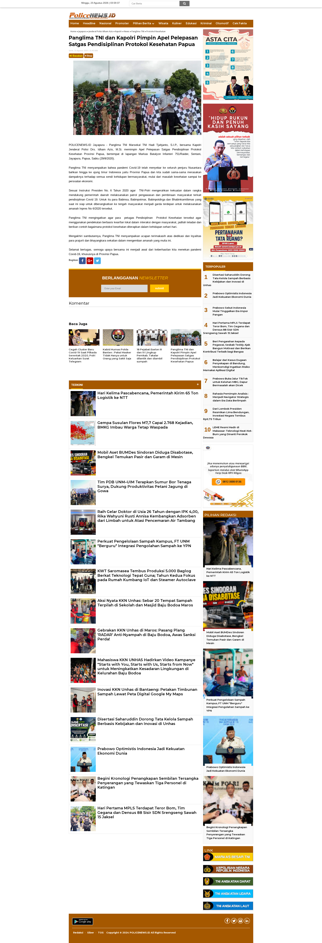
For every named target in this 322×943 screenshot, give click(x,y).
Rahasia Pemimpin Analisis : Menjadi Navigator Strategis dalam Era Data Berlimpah (231, 397)
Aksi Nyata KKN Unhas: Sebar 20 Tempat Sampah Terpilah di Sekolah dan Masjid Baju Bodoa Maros (145, 602)
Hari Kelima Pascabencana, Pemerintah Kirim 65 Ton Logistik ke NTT (147, 395)
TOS (101, 932)
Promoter (122, 23)
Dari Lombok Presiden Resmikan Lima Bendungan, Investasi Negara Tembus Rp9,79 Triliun (226, 414)
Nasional (105, 23)
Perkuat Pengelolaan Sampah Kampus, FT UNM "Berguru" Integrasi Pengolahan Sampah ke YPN (144, 543)
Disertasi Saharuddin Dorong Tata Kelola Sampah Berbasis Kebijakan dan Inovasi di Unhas (145, 721)
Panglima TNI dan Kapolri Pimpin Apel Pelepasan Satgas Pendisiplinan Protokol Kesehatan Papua (133, 41)
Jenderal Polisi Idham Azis (101, 31)
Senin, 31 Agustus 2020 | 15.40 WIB (83, 51)
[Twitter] (97, 260)
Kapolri (118, 31)
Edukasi (191, 23)
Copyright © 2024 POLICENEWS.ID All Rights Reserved (141, 932)
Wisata (163, 23)
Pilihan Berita (142, 23)
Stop (89, 55)
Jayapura (82, 31)
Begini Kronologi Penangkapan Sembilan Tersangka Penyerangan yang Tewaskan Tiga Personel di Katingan (147, 783)
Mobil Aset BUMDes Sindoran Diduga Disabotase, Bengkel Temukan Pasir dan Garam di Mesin (145, 454)
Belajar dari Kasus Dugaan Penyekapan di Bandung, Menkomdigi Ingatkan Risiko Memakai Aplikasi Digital (226, 365)
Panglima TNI (137, 31)
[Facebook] (82, 260)
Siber (90, 932)
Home (74, 23)
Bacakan (77, 55)
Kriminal (206, 23)
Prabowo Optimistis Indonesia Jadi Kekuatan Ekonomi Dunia (140, 751)
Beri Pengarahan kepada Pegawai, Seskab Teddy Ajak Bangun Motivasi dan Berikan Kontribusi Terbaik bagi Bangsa (227, 346)
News (126, 31)
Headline (89, 23)
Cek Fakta (240, 23)
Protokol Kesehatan (156, 31)
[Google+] (90, 260)
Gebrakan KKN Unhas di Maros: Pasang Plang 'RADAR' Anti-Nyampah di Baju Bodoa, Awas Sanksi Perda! (146, 634)
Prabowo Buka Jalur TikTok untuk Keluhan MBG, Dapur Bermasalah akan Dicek (230, 382)
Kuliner (177, 23)
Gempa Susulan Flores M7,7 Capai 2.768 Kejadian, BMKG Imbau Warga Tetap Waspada (145, 425)
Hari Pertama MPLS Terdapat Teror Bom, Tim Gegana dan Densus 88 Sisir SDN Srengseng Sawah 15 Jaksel (146, 812)
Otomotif (222, 23)
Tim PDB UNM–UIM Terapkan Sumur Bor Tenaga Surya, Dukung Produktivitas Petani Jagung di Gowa (144, 486)
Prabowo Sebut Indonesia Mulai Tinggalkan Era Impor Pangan (230, 311)
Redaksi (78, 932)
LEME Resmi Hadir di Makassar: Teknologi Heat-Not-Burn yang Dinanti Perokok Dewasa (227, 432)
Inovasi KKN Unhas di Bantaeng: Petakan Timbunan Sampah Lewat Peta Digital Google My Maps (147, 691)
